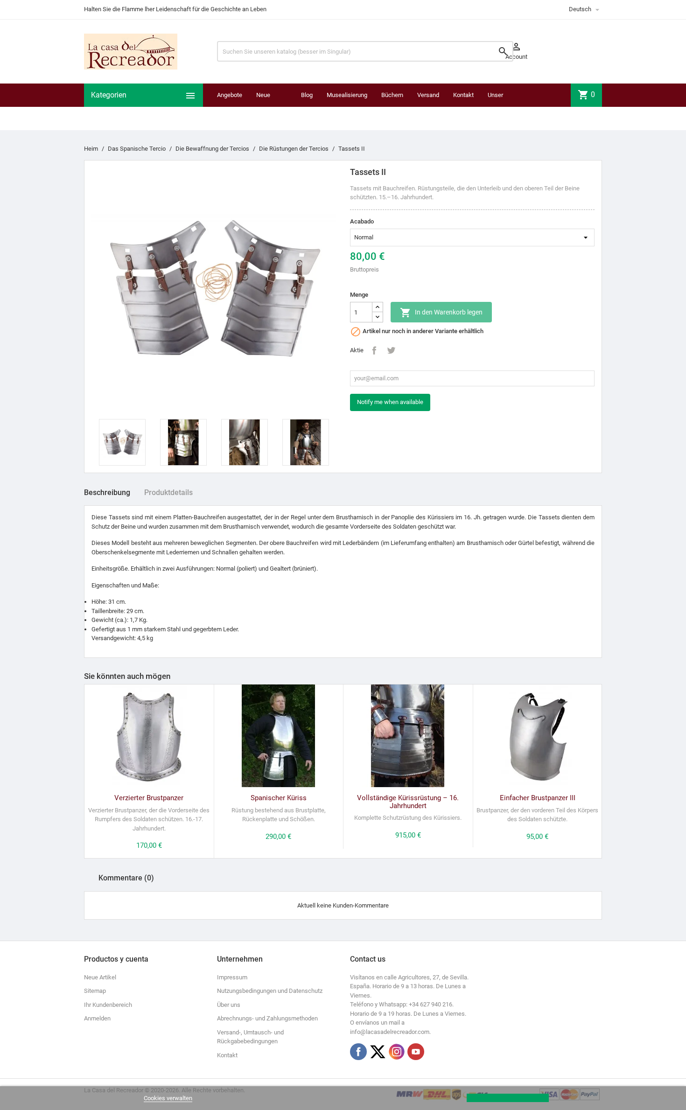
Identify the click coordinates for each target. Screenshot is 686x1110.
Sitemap (95, 990)
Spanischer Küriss (279, 798)
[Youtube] (415, 1051)
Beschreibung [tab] (107, 492)
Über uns (228, 1004)
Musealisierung (347, 94)
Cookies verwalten (168, 1098)
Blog (307, 94)
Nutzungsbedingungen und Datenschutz (269, 990)
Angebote (229, 94)
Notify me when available (390, 401)
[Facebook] (358, 1051)
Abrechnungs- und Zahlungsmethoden (267, 1018)
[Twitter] (377, 1051)
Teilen (374, 350)
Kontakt (463, 94)
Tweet (391, 350)
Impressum (232, 977)
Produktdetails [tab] (168, 492)
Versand (428, 94)
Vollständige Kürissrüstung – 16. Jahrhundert (408, 802)
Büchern (392, 94)
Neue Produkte (268, 106)
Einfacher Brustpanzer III (537, 798)
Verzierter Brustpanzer (148, 798)
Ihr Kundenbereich (108, 1004)
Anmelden (97, 1018)
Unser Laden (496, 106)
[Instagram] (396, 1051)
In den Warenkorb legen (441, 312)
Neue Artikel (100, 977)
